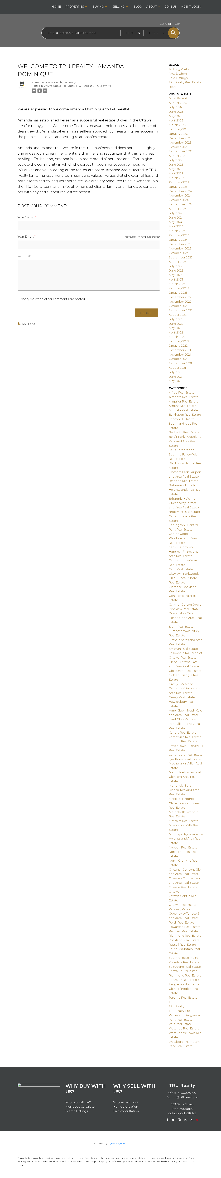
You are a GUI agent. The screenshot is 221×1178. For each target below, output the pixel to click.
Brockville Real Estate (184, 511)
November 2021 (180, 354)
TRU (78, 85)
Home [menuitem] (56, 6)
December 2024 (180, 191)
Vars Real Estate (180, 1024)
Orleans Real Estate (183, 887)
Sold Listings (178, 78)
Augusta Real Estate (183, 410)
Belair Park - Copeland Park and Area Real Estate (185, 441)
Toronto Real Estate (183, 997)
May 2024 (175, 222)
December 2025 (180, 138)
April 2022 (176, 332)
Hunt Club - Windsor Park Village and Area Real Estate (184, 724)
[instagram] (179, 1119)
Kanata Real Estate (182, 732)
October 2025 (178, 147)
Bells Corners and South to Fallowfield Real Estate (183, 454)
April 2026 (176, 120)
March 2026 (177, 125)
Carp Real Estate (181, 569)
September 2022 (181, 310)
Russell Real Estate (182, 944)
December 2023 (180, 244)
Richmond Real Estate (185, 935)
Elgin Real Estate (181, 626)
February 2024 (179, 235)
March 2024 (177, 231)
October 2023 (178, 253)
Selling (118, 6)
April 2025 (176, 173)
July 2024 (175, 213)
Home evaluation (125, 1106)
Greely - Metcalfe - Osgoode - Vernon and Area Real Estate (185, 689)
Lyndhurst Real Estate (185, 759)
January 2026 (178, 133)
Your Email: (26, 236)
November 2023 (180, 248)
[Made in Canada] (197, 1119)
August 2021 (177, 367)
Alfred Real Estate (181, 392)
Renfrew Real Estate (183, 931)
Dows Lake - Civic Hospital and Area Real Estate (185, 618)
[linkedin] (185, 1119)
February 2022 (179, 341)
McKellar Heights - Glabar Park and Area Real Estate (184, 803)
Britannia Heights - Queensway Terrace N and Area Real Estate (184, 503)
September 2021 (180, 363)
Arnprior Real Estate (183, 401)
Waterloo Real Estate (184, 1028)
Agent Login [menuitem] (191, 6)
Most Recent (178, 98)
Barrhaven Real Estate (185, 414)
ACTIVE (163, 24)
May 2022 (175, 328)
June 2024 (176, 217)
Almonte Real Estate (183, 397)
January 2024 (178, 239)
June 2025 (176, 164)
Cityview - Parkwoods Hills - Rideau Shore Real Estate (184, 578)
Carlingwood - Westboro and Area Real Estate (183, 538)
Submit (146, 313)
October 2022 (178, 306)
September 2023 (181, 257)
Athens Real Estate (182, 406)
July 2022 (175, 319)
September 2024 (181, 204)
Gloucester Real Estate (185, 671)
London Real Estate (183, 741)
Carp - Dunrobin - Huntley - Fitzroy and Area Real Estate (184, 552)
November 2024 (180, 195)
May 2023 (175, 275)
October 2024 (179, 200)
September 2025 (181, 151)
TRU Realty (87, 85)
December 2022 (180, 297)
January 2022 (178, 345)
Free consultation (126, 1111)
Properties (74, 6)
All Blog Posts (179, 69)
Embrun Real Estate (183, 648)
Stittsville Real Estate (184, 979)
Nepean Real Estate (183, 847)
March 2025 (177, 178)
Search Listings (76, 1111)
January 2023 (178, 292)
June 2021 (176, 376)
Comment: (26, 255)
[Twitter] (173, 1119)
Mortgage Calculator (80, 1106)
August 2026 (177, 103)
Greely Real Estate (182, 697)
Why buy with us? (78, 1102)
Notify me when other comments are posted (52, 299)
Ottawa (48, 85)
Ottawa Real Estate (64, 85)
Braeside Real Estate (183, 481)
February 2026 (179, 129)
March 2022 (177, 336)
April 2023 (176, 279)
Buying (98, 6)
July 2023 (175, 266)
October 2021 (178, 359)
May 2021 (175, 381)
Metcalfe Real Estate (183, 821)
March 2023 (177, 284)
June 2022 (176, 323)
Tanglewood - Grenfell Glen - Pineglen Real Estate (185, 989)
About (151, 6)
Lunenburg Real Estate (186, 754)
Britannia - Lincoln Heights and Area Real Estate (185, 490)
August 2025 (177, 156)
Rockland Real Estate (184, 940)
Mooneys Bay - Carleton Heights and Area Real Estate (186, 839)
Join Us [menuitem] (171, 6)
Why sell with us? (125, 1102)
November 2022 (180, 301)
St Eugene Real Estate (185, 966)
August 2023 (177, 261)
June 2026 (176, 111)
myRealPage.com (117, 1143)
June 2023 (176, 270)
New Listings (178, 73)
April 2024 (176, 226)
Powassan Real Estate (184, 927)
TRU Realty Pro (102, 85)
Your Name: (26, 217)
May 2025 (175, 169)
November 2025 (180, 142)
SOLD (177, 24)
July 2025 (175, 160)
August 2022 (177, 314)
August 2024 (178, 208)
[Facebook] (167, 1119)
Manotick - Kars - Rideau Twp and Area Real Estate (184, 790)
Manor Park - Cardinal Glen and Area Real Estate (185, 777)
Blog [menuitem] (137, 6)
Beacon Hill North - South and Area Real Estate (183, 424)
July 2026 (175, 107)
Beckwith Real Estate (184, 432)
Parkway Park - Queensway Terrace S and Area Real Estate (184, 914)
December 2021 (180, 350)
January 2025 (178, 186)
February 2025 (179, 182)
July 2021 (175, 372)
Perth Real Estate (181, 922)
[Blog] (191, 1119)
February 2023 (179, 288)
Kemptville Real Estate (185, 737)
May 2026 (175, 116)
